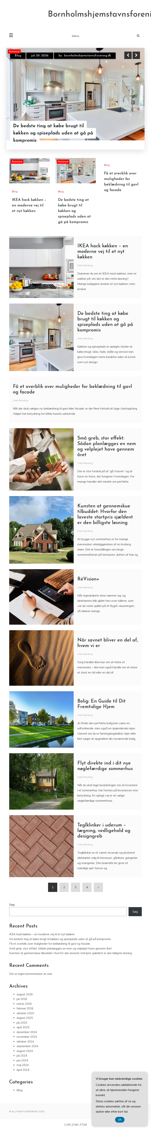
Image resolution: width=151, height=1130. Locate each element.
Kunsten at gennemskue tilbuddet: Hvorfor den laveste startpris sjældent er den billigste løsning (70, 953)
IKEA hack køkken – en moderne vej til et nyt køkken (52, 137)
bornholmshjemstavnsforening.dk (92, 55)
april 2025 (23, 1027)
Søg (12, 904)
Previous (128, 55)
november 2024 (27, 1036)
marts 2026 (24, 1004)
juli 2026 (22, 999)
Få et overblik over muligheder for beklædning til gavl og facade (49, 943)
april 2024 (23, 1070)
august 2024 (25, 1051)
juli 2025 (22, 1022)
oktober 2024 (25, 1041)
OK (120, 1119)
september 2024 (27, 1046)
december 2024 (27, 1032)
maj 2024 (23, 1065)
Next (136, 55)
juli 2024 (22, 1055)
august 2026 (25, 994)
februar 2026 (25, 1008)
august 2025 (25, 1018)
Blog (18, 55)
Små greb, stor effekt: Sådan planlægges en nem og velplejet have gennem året (60, 948)
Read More (129, 136)
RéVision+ (88, 579)
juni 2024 (22, 1060)
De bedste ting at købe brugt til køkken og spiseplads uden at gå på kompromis (74, 211)
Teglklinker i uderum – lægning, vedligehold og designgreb (103, 831)
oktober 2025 (25, 1013)
